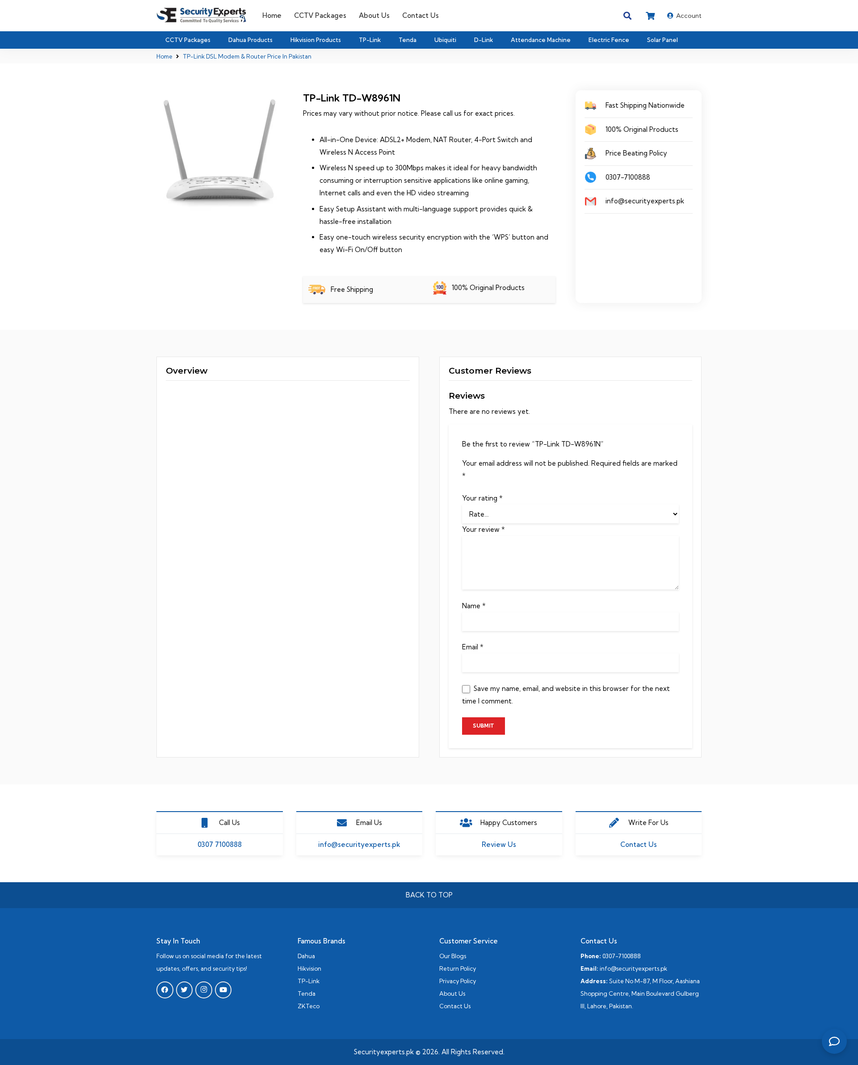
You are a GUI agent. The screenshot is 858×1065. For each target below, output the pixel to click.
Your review (483, 529)
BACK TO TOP (429, 895)
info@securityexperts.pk (359, 844)
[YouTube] (223, 989)
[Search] (628, 15)
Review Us (499, 844)
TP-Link (309, 981)
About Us (452, 993)
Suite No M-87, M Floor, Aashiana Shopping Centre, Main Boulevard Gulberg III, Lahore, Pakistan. (640, 993)
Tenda (306, 993)
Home (164, 56)
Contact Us (638, 844)
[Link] (201, 15)
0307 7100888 (220, 844)
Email (473, 647)
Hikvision (309, 968)
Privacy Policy (457, 981)
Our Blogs (452, 956)
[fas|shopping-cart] (652, 16)
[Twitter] (184, 989)
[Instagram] (203, 989)
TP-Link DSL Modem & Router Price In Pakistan (247, 56)
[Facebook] (164, 989)
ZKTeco (309, 1006)
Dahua (306, 956)
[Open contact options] (834, 1041)
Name (474, 606)
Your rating (482, 498)
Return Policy (457, 968)
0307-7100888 (621, 956)
